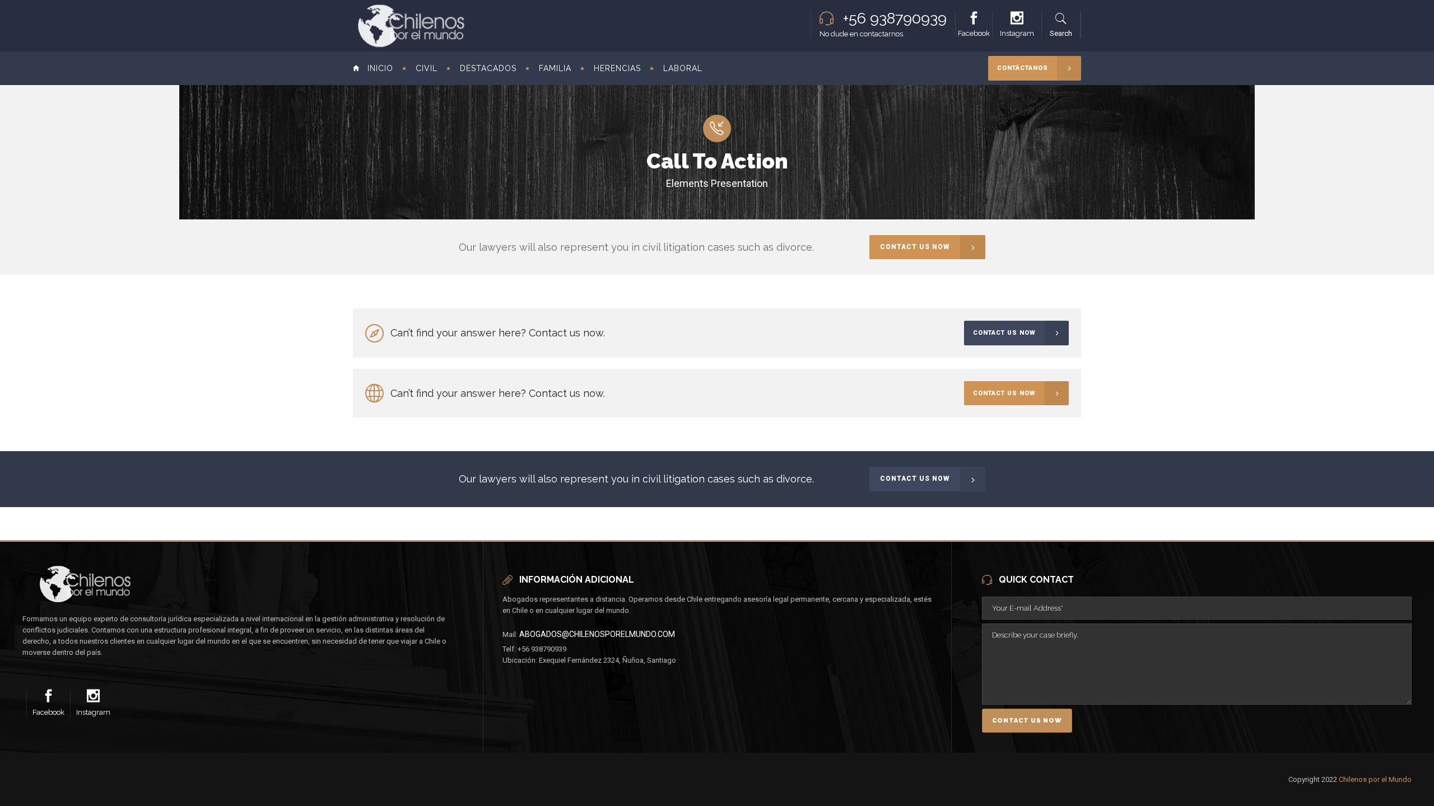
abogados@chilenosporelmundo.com (597, 634)
